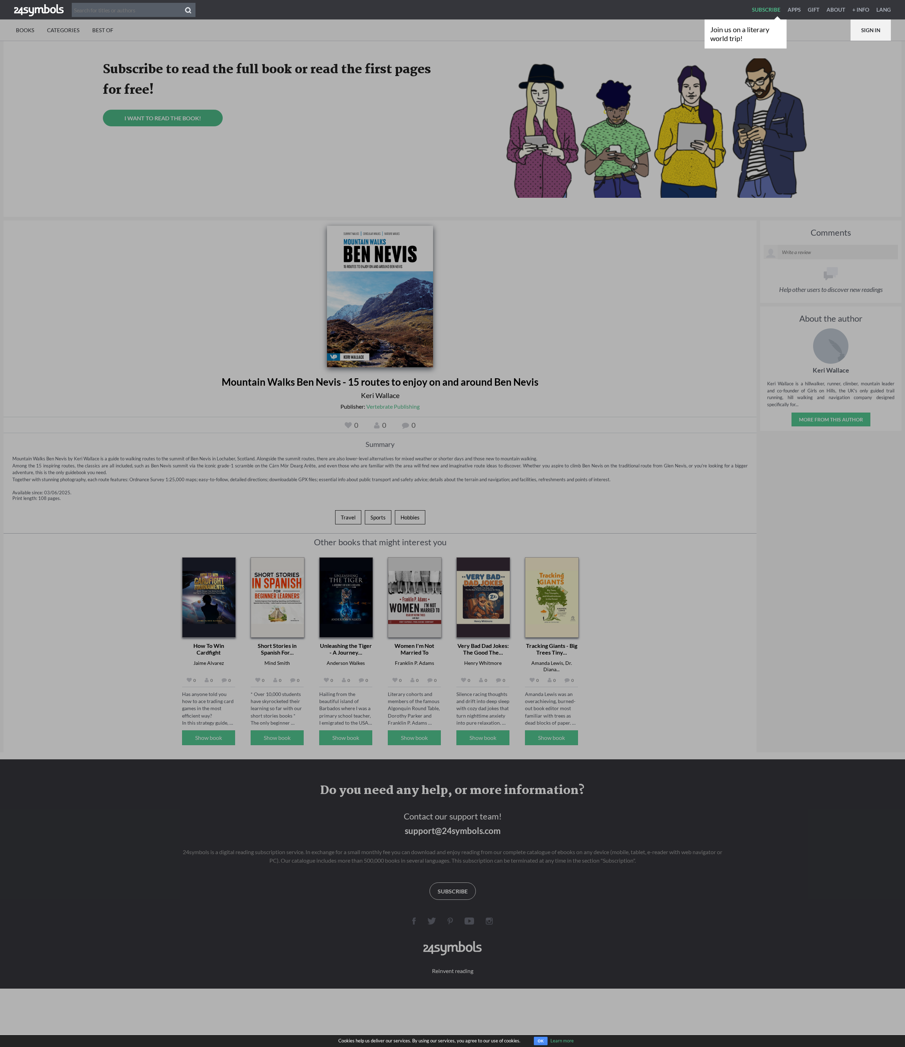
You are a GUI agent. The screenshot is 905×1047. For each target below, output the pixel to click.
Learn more (562, 1040)
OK (541, 1041)
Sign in (870, 30)
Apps (794, 9)
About (836, 9)
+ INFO (860, 9)
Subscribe (766, 9)
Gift (813, 9)
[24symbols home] (39, 9)
